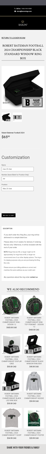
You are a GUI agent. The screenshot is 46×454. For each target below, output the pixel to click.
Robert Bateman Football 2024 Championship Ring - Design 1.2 (12, 321)
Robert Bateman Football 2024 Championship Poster (34, 433)
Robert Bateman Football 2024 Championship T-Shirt (11, 433)
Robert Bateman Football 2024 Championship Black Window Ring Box (34, 360)
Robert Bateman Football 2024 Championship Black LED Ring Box (11, 397)
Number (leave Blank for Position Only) (15, 175)
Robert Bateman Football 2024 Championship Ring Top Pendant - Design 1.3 (34, 322)
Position (4, 185)
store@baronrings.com (24, 11)
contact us (34, 277)
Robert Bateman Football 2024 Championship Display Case (12, 360)
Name (4, 165)
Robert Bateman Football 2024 (13, 133)
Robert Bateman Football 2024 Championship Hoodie (34, 396)
